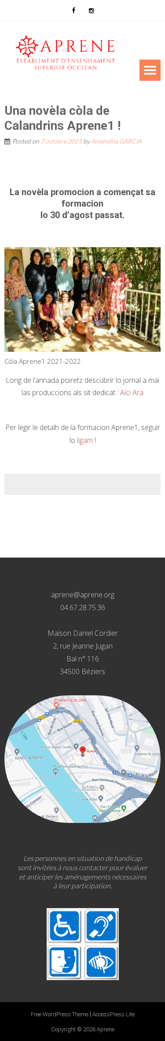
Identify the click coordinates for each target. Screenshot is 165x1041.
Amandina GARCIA (116, 141)
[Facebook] (74, 10)
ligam (85, 440)
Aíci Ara (131, 392)
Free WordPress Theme (59, 1014)
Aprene (105, 1029)
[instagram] (91, 10)
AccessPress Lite (113, 1014)
